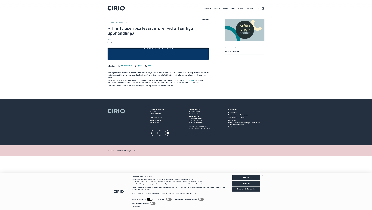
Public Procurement (232, 51)
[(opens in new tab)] (152, 133)
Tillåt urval (246, 183)
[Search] (257, 8)
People (225, 8)
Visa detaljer (136, 206)
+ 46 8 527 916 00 (155, 120)
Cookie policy (232, 127)
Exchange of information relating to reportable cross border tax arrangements (244, 123)
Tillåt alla (246, 177)
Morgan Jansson (188, 80)
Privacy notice (232, 112)
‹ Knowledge (204, 20)
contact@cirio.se (155, 122)
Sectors (217, 8)
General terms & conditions (237, 117)
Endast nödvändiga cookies (246, 189)
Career (240, 8)
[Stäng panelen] (263, 175)
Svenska (249, 8)
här (149, 189)
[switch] (169, 199)
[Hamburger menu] (263, 8)
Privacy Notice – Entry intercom (238, 115)
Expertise (207, 8)
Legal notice (232, 120)
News (233, 8)
